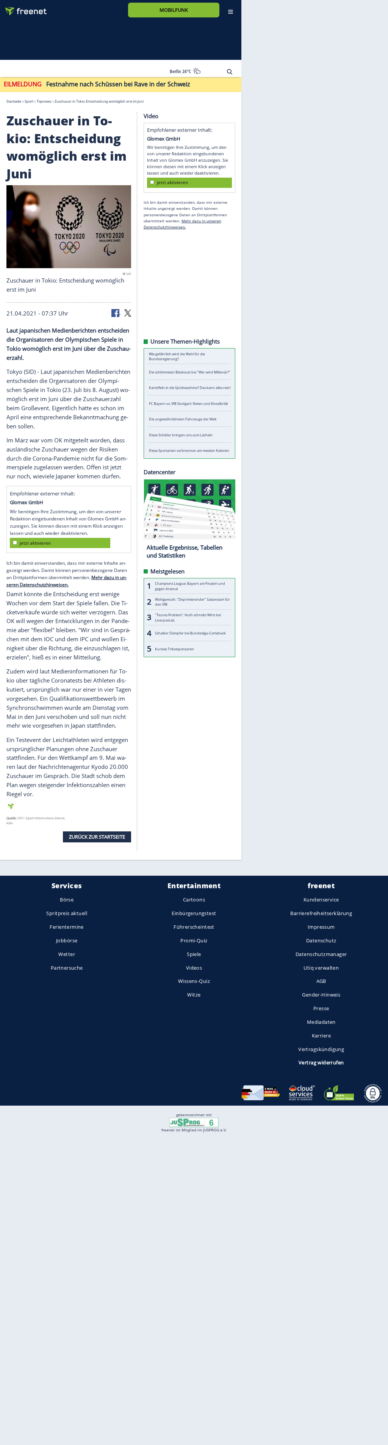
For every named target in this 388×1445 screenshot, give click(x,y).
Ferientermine (66, 926)
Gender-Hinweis (321, 994)
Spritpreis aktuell (66, 913)
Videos (194, 967)
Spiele (194, 954)
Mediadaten (321, 1022)
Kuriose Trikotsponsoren (174, 649)
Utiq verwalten (321, 967)
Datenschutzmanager (321, 954)
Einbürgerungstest (194, 913)
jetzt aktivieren (35, 543)
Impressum (321, 926)
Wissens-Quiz (194, 981)
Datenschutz (321, 940)
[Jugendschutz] (193, 1122)
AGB (321, 981)
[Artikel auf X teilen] (127, 312)
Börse (67, 900)
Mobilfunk (174, 9)
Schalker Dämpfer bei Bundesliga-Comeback (190, 633)
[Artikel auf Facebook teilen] (115, 312)
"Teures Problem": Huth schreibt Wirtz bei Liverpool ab (188, 618)
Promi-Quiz (193, 940)
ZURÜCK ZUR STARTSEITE (97, 836)
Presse (321, 1008)
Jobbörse (66, 940)
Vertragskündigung (321, 1049)
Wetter (66, 954)
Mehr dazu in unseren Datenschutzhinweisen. (66, 581)
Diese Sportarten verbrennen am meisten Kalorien (189, 450)
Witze (193, 994)
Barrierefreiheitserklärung (321, 913)
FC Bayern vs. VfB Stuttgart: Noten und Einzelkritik (188, 403)
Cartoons (194, 900)
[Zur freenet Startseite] (23, 8)
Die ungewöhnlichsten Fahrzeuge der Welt (182, 419)
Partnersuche (67, 967)
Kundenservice (321, 900)
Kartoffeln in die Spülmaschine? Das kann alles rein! (189, 387)
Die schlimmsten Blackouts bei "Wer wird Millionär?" (189, 372)
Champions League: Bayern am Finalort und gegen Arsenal (190, 586)
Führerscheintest (194, 926)
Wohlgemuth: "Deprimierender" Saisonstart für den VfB (192, 602)
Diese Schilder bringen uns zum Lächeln (181, 435)
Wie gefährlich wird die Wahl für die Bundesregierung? (177, 356)
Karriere (321, 1035)
